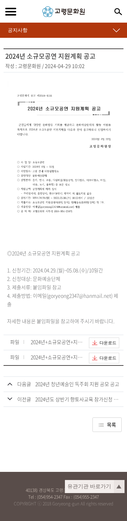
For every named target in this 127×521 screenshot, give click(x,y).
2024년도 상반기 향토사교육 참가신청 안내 (79, 399)
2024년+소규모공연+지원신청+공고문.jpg (57, 342)
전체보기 (10, 12)
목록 (111, 424)
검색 (118, 12)
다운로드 (107, 342)
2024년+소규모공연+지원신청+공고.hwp (57, 358)
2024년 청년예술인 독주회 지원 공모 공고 (77, 383)
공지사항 (18, 30)
